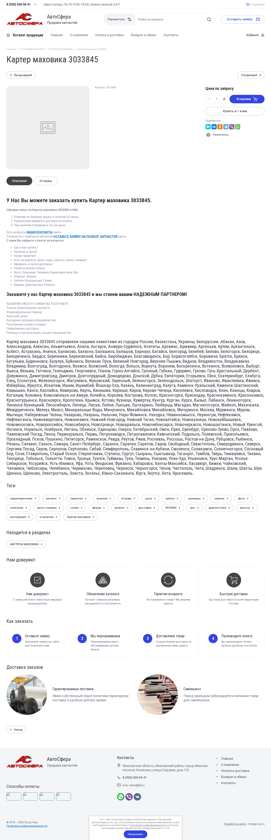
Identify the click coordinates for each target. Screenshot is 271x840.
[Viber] (231, 126)
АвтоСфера (59, 17)
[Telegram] (225, 126)
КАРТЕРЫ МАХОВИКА (61, 49)
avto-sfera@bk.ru (134, 785)
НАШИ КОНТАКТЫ (39, 232)
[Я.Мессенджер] (208, 126)
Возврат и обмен (233, 777)
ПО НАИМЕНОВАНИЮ (32, 49)
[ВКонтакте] (214, 126)
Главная (10, 49)
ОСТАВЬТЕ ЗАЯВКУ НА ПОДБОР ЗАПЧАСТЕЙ (85, 236)
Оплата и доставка (235, 771)
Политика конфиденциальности (26, 826)
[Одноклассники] (220, 126)
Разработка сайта (235, 823)
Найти (209, 19)
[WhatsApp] (237, 126)
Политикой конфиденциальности (148, 825)
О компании (230, 765)
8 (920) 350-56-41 (18, 4)
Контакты (228, 783)
